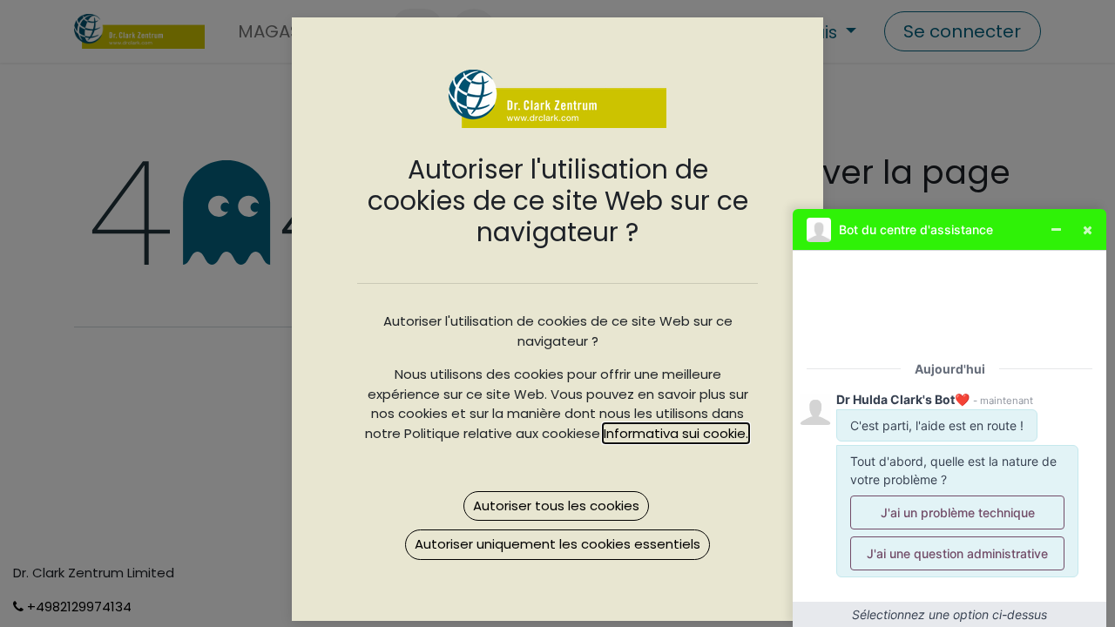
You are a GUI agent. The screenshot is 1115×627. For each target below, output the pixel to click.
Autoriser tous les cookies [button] (556, 505)
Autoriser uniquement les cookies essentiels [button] (557, 544)
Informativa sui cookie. (676, 433)
